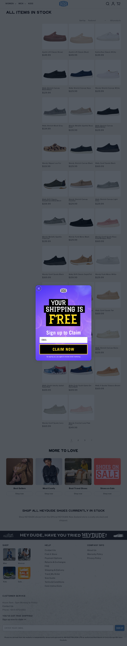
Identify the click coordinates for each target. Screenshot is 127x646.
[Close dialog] (39, 288)
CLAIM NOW (63, 349)
